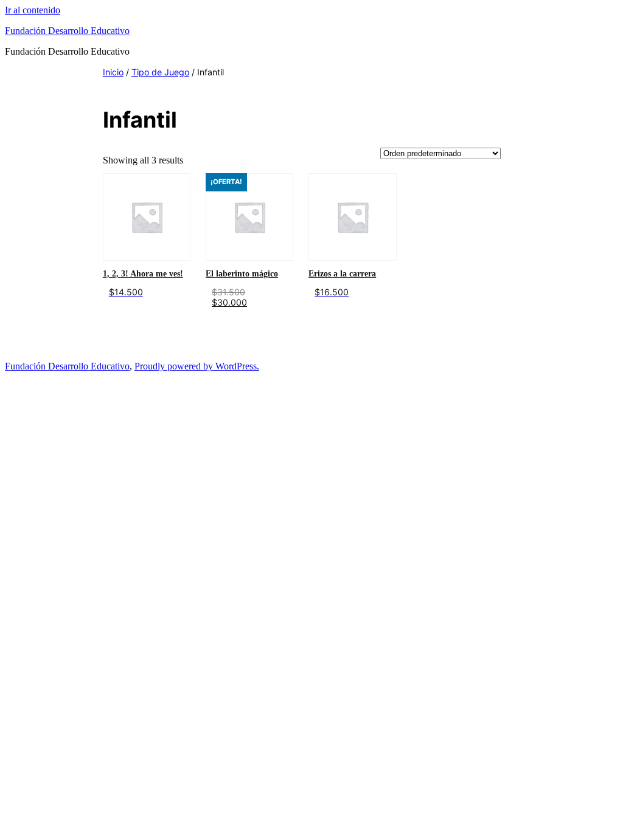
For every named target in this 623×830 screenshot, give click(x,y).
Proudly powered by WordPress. (196, 366)
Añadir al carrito (134, 315)
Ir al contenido (32, 10)
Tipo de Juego (160, 72)
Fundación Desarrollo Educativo (67, 31)
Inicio (113, 72)
